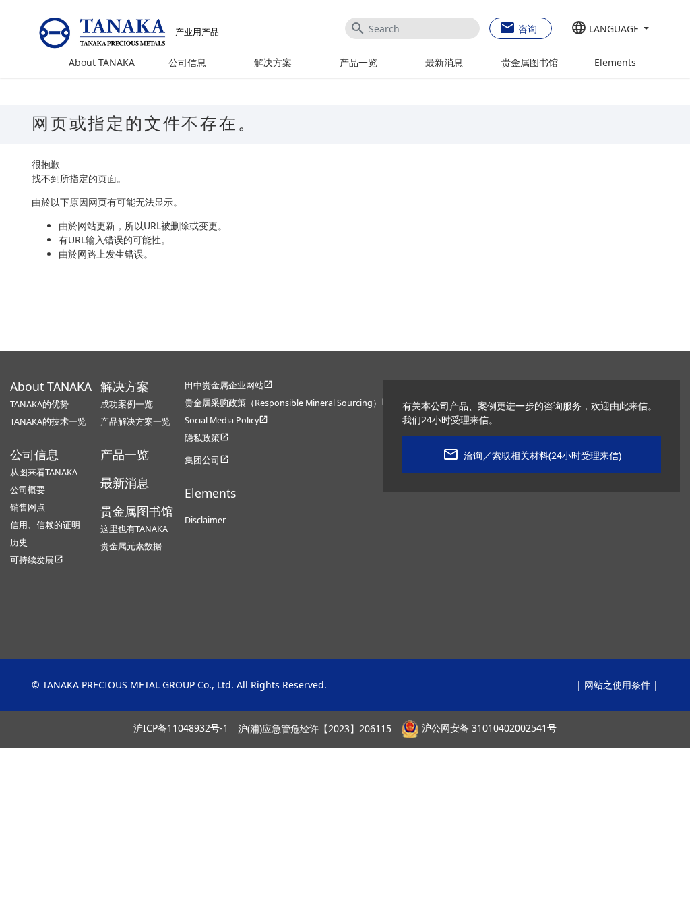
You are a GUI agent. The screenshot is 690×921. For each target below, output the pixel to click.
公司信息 (187, 62)
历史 (19, 542)
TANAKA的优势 (39, 404)
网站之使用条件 (617, 684)
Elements (615, 62)
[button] (610, 29)
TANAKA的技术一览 (48, 421)
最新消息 (444, 62)
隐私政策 (207, 438)
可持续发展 (36, 560)
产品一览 (358, 62)
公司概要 (27, 490)
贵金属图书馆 (529, 62)
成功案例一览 (126, 404)
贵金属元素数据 (131, 546)
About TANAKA (102, 62)
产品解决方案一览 (135, 421)
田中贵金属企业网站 (229, 385)
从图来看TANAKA (43, 472)
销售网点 (27, 507)
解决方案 (273, 62)
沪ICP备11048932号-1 (180, 728)
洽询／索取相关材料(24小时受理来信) (542, 455)
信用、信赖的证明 (45, 525)
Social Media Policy (226, 420)
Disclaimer (205, 520)
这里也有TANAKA (134, 529)
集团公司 (207, 460)
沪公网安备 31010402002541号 (488, 728)
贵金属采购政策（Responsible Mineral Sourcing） (288, 403)
